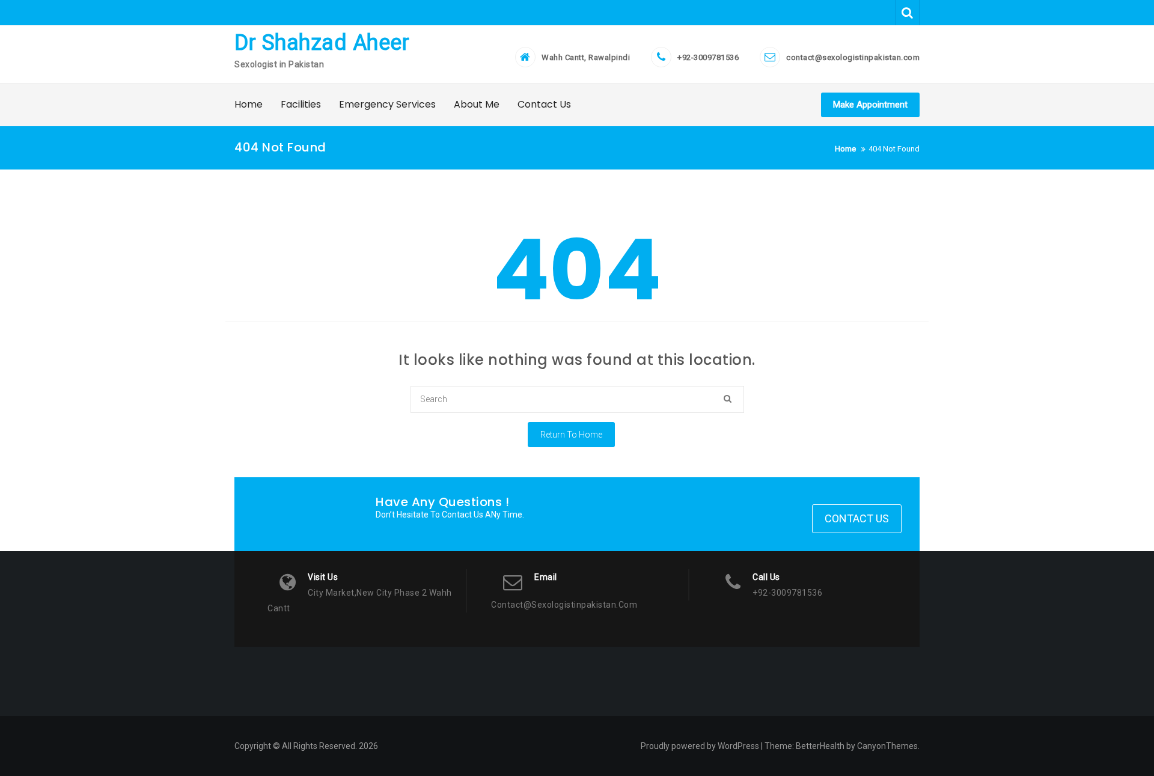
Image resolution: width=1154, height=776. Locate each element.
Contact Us (544, 104)
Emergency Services (387, 104)
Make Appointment (870, 104)
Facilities (301, 104)
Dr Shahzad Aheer (321, 42)
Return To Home (571, 434)
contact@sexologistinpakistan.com (853, 57)
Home (248, 104)
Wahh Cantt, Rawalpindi (586, 57)
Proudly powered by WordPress (700, 746)
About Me (476, 104)
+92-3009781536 (708, 57)
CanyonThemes (887, 746)
